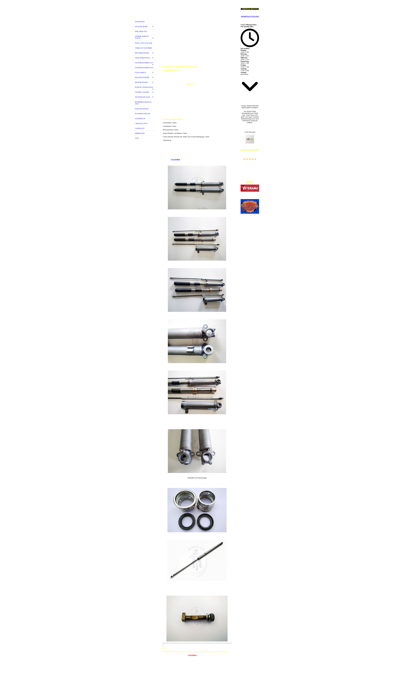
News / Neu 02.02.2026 (143, 43)
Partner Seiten (142, 109)
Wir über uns (141, 31)
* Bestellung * (141, 123)
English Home (141, 26)
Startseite (140, 21)
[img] (144, 11)
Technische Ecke (142, 97)
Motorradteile (142, 53)
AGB (137, 138)
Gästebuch (140, 118)
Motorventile (141, 82)
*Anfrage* (140, 128)
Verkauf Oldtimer (143, 48)
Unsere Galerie (142, 92)
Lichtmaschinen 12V (144, 63)
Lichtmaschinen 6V (143, 67)
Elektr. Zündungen (144, 87)
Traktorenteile (142, 58)
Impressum (139, 133)
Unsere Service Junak (142, 37)
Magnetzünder (142, 77)
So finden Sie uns (142, 113)
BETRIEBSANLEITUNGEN (143, 103)
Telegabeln (140, 72)
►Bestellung (192, 655)
